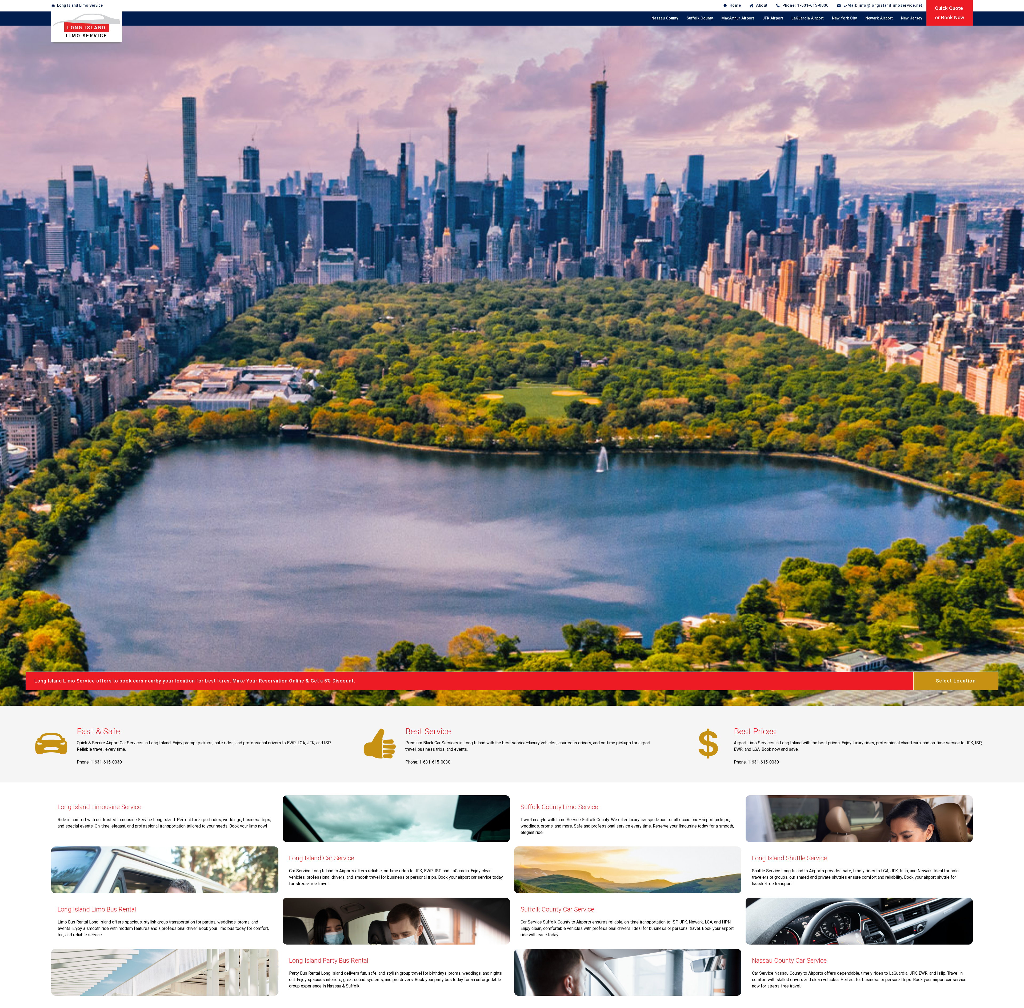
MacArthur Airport (737, 18)
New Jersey (911, 18)
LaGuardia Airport (807, 18)
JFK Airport (772, 18)
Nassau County (664, 18)
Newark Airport (879, 18)
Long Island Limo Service (80, 5)
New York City (844, 18)
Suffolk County (700, 18)
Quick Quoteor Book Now (949, 13)
